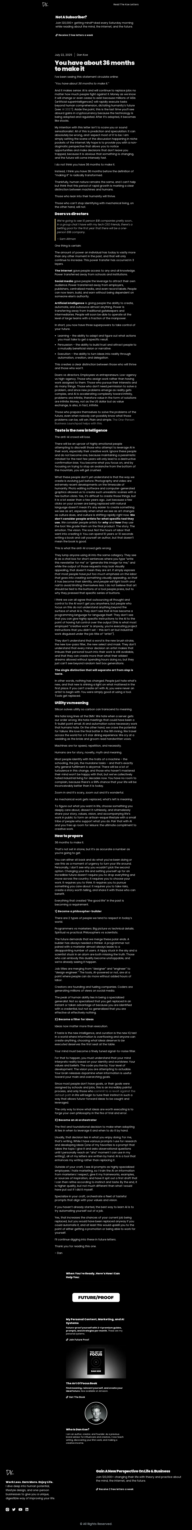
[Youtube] (20, 1509)
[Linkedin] (26, 1509)
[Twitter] (14, 1509)
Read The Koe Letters (126, 4)
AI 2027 (67, 109)
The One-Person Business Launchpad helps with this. (94, 421)
